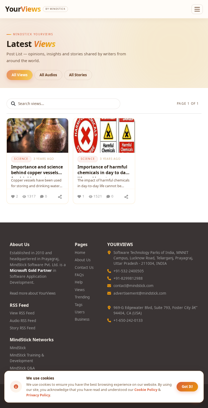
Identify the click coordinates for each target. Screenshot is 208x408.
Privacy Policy (38, 395)
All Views (20, 74)
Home (80, 252)
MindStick (18, 347)
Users (79, 312)
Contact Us (84, 267)
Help (79, 282)
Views (79, 289)
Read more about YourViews (33, 293)
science (21, 159)
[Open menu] (197, 9)
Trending (82, 297)
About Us (82, 259)
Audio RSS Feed (23, 320)
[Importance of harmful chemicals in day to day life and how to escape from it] (104, 135)
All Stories (78, 74)
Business (82, 319)
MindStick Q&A (22, 368)
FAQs (79, 274)
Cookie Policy (145, 389)
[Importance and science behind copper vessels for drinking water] (37, 135)
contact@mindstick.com (133, 285)
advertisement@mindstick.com (139, 293)
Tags (78, 304)
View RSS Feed (22, 313)
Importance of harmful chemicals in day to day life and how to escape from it (102, 170)
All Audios (48, 74)
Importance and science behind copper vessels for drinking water (37, 170)
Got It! (187, 386)
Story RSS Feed (22, 328)
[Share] (60, 196)
